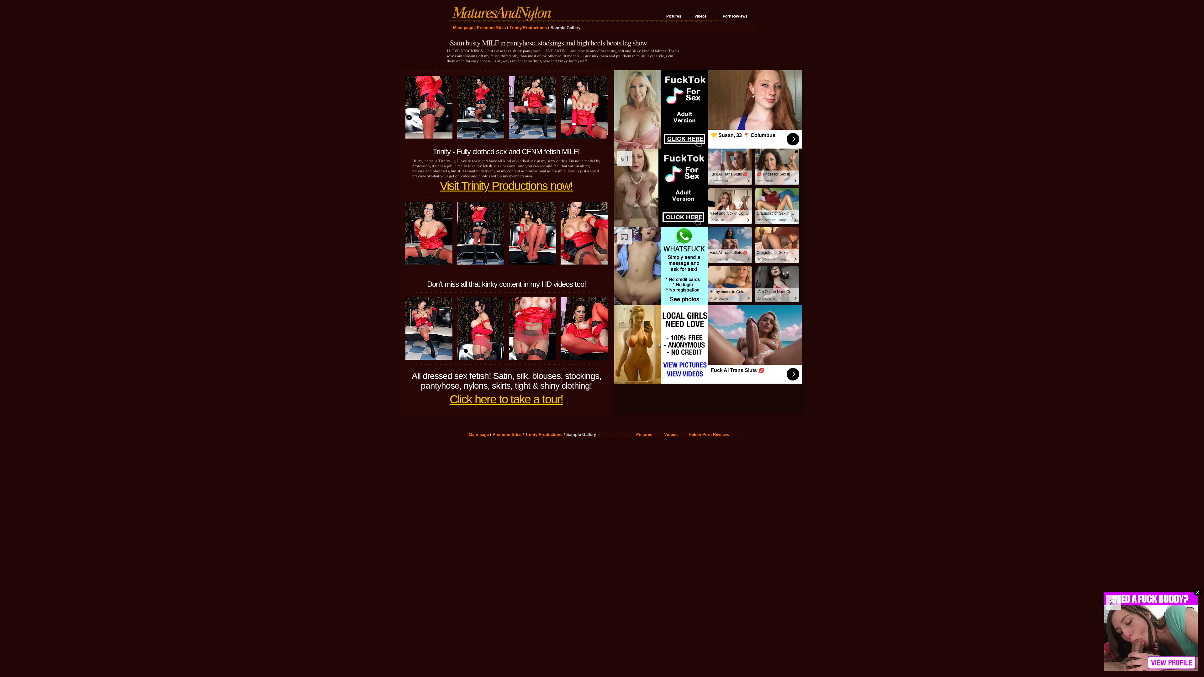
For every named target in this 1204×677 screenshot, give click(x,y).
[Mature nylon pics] (503, 18)
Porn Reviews (735, 16)
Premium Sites (491, 27)
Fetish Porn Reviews (709, 434)
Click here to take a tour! (506, 399)
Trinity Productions (528, 27)
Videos (700, 16)
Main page (463, 27)
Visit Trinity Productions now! (506, 185)
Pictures (673, 16)
